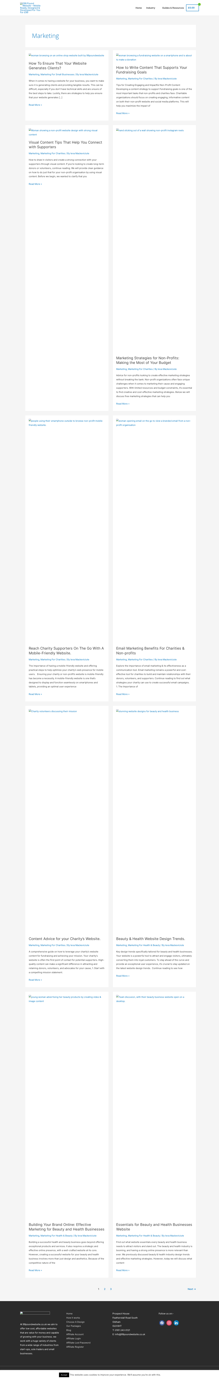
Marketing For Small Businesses (57, 74)
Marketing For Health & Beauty (144, 945)
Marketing (34, 74)
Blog (68, 1330)
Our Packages (73, 1326)
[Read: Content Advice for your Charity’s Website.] (67, 711)
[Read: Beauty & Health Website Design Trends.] (154, 711)
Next (192, 1289)
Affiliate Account (75, 1334)
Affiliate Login (73, 1338)
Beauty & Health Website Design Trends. (150, 939)
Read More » (35, 105)
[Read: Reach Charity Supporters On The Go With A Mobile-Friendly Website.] (67, 420)
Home (139, 7)
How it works (73, 1317)
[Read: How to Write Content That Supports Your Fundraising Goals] (154, 55)
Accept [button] (64, 1375)
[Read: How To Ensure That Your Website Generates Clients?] (66, 55)
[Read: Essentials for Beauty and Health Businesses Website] (154, 997)
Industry (150, 7)
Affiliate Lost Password (78, 1342)
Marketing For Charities (140, 78)
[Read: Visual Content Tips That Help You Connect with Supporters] (67, 130)
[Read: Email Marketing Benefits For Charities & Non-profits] (154, 420)
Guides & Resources (173, 7)
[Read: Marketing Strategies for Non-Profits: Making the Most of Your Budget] (154, 130)
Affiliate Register (75, 1346)
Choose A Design (75, 1321)
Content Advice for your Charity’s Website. (65, 939)
